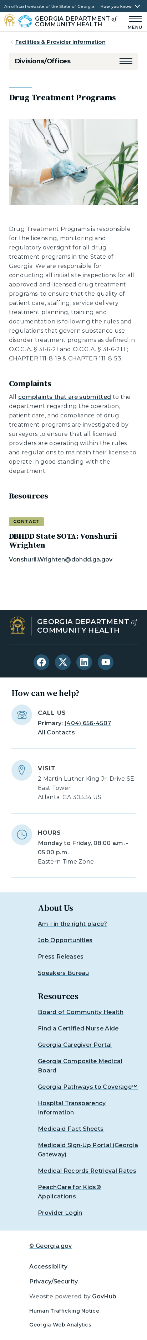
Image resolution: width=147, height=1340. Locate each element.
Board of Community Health (80, 1012)
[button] (126, 61)
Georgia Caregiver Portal (75, 1044)
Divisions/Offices (43, 61)
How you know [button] (116, 6)
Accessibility (48, 1266)
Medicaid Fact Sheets (70, 1128)
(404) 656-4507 (88, 723)
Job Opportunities (65, 940)
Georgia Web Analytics (60, 1324)
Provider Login (60, 1212)
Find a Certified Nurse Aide (78, 1028)
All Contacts (56, 732)
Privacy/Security (53, 1281)
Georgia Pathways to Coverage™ (88, 1086)
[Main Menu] (133, 21)
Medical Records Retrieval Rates (87, 1170)
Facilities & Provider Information (60, 41)
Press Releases (60, 956)
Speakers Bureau (63, 973)
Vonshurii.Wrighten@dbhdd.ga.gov (61, 559)
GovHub (104, 1296)
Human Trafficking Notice (64, 1311)
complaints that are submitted (64, 397)
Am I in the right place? (72, 923)
